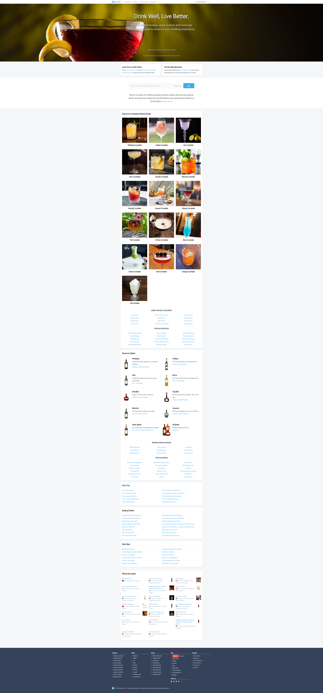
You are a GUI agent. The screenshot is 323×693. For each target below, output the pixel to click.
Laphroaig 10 (188, 462)
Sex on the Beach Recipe (161, 342)
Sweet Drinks (188, 321)
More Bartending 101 (169, 502)
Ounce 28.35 (126, 620)
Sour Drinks (134, 324)
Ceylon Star (179, 578)
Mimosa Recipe (134, 342)
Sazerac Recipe (161, 333)
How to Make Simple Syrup (130, 499)
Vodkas (174, 364)
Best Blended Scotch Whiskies (131, 518)
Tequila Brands (161, 450)
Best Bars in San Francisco (170, 563)
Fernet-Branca (134, 465)
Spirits (135, 2)
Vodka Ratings (182, 364)
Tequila (135, 665)
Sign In (182, 656)
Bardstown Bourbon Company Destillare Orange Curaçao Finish (185, 622)
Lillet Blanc (188, 474)
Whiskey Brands (135, 447)
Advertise (196, 658)
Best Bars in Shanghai (128, 555)
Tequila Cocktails (118, 665)
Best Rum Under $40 (128, 527)
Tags (173, 665)
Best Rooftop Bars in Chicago (171, 560)
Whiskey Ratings (144, 367)
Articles (153, 2)
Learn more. (167, 101)
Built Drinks (161, 318)
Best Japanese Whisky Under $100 (173, 518)
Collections (144, 2)
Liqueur (135, 672)
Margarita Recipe (188, 336)
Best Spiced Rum (127, 530)
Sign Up (175, 656)
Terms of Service (197, 660)
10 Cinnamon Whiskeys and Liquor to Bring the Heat (178, 524)
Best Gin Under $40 (128, 532)
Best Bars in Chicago (128, 560)
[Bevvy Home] (116, 2)
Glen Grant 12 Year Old (129, 596)
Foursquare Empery (161, 465)
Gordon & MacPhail (128, 632)
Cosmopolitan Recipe (134, 344)
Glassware (175, 668)
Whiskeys (135, 367)
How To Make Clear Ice (129, 493)
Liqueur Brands (161, 453)
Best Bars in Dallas (168, 552)
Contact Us (196, 665)
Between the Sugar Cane (156, 612)
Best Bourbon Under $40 (129, 521)
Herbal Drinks (188, 318)
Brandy (135, 669)
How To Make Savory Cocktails (171, 496)
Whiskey (135, 656)
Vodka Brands (161, 447)
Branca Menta (153, 604)
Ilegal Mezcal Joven (135, 474)
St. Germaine (135, 477)
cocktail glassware (185, 70)
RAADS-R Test (126, 578)
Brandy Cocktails (118, 669)
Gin (134, 660)
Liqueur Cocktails (118, 672)
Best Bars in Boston (168, 555)
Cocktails (127, 2)
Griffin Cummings (127, 604)
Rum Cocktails (117, 663)
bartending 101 (127, 72)
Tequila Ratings (183, 400)
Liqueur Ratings (183, 414)
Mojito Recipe (134, 339)
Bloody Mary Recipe (188, 339)
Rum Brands (134, 450)
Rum (134, 663)
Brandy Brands (134, 453)
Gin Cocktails (117, 660)
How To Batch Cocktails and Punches (173, 493)
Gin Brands (188, 447)
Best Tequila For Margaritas (170, 535)
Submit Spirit (136, 676)
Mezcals (134, 414)
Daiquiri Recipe (134, 336)
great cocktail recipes (132, 70)
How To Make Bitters (128, 502)
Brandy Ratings (143, 397)
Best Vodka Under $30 (169, 532)
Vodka (135, 658)
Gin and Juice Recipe (188, 342)
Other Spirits (136, 430)
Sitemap (195, 667)
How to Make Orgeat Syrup (170, 499)
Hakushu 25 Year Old (155, 578)
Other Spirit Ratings (147, 430)
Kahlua (161, 477)
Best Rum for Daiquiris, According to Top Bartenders (178, 527)
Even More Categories (161, 324)
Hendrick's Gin (161, 471)
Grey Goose (161, 468)
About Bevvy (197, 656)
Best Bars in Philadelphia (169, 558)
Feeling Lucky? (188, 324)
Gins (133, 383)
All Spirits (175, 430)
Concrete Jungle (181, 596)
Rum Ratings (180, 381)
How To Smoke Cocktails (129, 496)
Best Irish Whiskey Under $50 (131, 524)
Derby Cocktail (126, 612)
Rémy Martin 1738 (161, 474)
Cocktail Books (176, 670)
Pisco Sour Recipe (161, 344)
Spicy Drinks (161, 321)
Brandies (135, 397)
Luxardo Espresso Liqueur (184, 604)
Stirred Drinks (188, 315)
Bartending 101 (176, 672)
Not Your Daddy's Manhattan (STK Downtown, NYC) (166, 55)
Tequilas (174, 400)
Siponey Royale (180, 586)
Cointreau (188, 468)
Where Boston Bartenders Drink (132, 552)
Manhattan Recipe (188, 333)
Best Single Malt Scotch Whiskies (172, 515)
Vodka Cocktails (117, 658)
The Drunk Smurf (154, 632)
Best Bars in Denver (128, 549)
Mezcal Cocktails (118, 667)
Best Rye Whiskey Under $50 (171, 521)
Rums (174, 381)
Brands (153, 653)
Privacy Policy (197, 663)
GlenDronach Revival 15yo (161, 462)
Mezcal (135, 667)
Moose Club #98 (181, 612)
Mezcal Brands (188, 450)
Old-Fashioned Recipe (134, 333)
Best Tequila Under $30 (129, 535)
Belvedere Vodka (134, 468)
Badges (174, 675)
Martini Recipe (161, 336)
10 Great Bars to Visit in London (131, 558)
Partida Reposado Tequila (188, 471)
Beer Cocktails (117, 674)
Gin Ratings (139, 383)
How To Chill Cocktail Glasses (171, 490)
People (174, 661)
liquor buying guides (148, 70)
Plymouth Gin (135, 471)
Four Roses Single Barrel (134, 462)
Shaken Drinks (134, 318)
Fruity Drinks (135, 321)
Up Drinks (135, 315)
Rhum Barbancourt (188, 465)
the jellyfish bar (153, 620)
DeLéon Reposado (154, 596)
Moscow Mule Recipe (161, 339)
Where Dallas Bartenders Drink (172, 549)
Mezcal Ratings (142, 414)
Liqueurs (175, 414)
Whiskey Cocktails (118, 656)
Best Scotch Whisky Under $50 (131, 515)
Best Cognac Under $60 (169, 530)
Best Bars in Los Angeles (129, 563)
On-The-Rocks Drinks (161, 315)
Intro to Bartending (128, 490)
